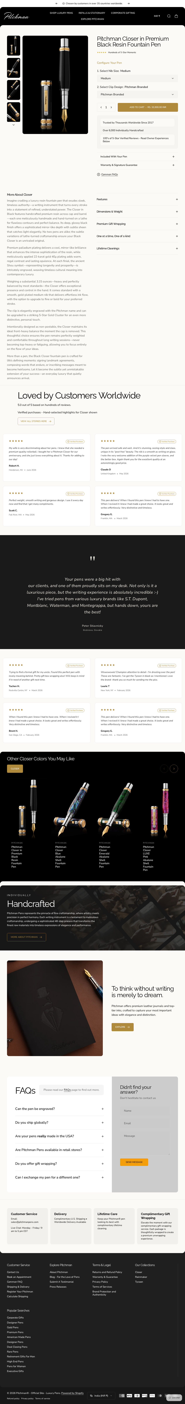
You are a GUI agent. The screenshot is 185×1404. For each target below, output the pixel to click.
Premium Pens (15, 1332)
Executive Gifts (15, 1371)
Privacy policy (27, 1398)
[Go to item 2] (13, 68)
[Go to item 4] (13, 112)
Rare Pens (12, 1351)
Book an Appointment (19, 1277)
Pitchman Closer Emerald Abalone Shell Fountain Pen (104, 856)
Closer (138, 1272)
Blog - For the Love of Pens (65, 1277)
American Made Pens (19, 1337)
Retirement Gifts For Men (21, 1356)
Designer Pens (15, 1322)
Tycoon (139, 1281)
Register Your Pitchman (20, 1291)
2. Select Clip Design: (122, 87)
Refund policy (13, 1398)
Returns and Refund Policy (107, 1272)
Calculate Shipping (17, 1296)
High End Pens (15, 1361)
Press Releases (58, 1286)
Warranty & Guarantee (105, 1277)
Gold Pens (12, 1327)
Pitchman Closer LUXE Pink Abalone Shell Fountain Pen (148, 858)
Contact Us (13, 1272)
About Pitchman (59, 1272)
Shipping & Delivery (18, 1286)
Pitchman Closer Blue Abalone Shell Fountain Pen (60, 856)
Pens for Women (16, 1366)
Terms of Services (102, 1286)
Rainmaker (141, 1277)
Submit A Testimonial (62, 1281)
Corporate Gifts (15, 1317)
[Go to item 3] (13, 90)
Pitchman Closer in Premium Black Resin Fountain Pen (16, 856)
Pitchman (17, 843)
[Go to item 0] (13, 46)
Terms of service (42, 1398)
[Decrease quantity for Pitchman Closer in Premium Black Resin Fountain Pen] (100, 107)
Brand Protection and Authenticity (104, 1293)
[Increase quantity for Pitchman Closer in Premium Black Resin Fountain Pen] (112, 107)
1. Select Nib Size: (113, 71)
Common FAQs (109, 174)
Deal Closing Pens (17, 1346)
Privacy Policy (100, 1281)
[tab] (15, 769)
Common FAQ (14, 1281)
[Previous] (56, 3)
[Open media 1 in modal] (55, 85)
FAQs (67, 1090)
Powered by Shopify (72, 1393)
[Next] (128, 3)
